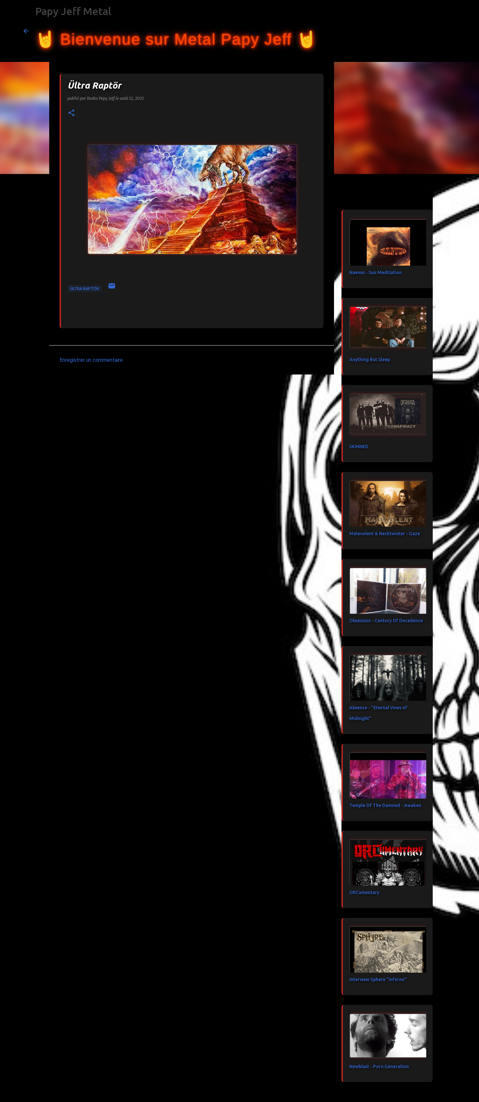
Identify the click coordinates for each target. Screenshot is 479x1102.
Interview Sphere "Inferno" (378, 979)
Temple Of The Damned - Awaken (385, 805)
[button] (71, 113)
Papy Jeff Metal (73, 11)
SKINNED (359, 446)
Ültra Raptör (84, 289)
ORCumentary (364, 892)
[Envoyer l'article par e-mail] (112, 288)
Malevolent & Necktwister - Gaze (384, 533)
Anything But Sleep (369, 359)
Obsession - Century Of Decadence (386, 620)
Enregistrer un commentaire (91, 360)
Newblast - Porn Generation (379, 1066)
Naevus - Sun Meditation (375, 272)
